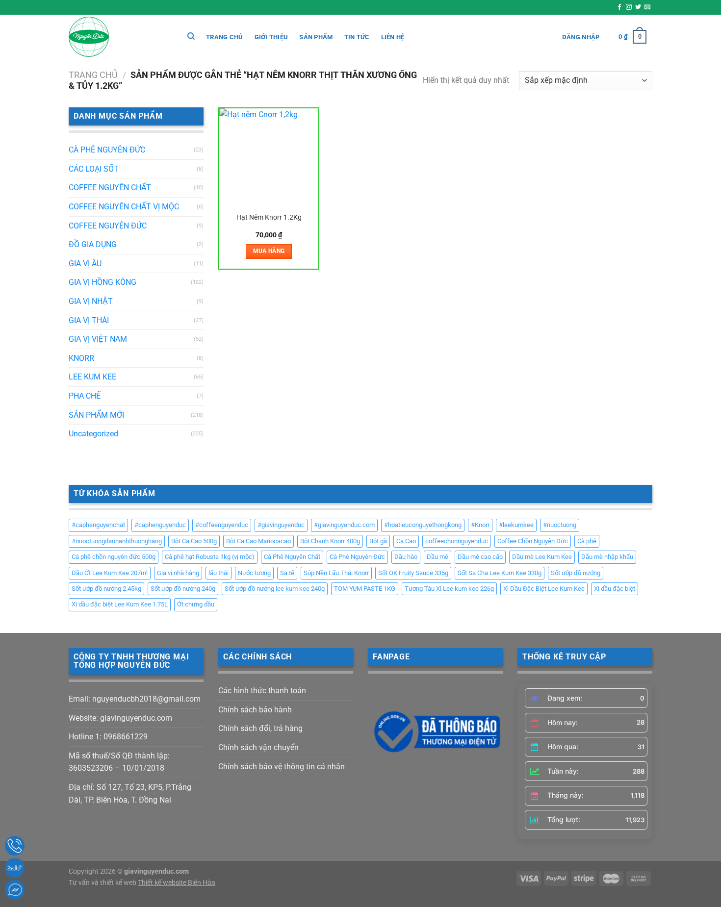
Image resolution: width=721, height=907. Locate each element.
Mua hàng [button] (269, 251)
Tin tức (357, 37)
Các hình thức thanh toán (262, 690)
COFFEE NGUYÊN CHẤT (110, 187)
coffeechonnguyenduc (456, 541)
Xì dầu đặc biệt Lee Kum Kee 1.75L (120, 604)
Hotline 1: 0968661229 (108, 736)
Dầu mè (437, 556)
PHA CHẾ (85, 396)
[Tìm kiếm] (191, 36)
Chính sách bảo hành (255, 709)
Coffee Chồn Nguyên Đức (532, 541)
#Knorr (480, 525)
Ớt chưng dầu (195, 604)
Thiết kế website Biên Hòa (176, 883)
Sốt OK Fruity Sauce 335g (413, 573)
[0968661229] (15, 846)
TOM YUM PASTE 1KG (364, 588)
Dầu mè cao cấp (480, 556)
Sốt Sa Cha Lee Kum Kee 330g (499, 573)
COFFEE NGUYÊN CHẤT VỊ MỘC (124, 206)
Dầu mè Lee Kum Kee (542, 556)
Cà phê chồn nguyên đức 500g (113, 556)
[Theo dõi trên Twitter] (638, 7)
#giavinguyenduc (281, 525)
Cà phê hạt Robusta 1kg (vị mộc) (210, 556)
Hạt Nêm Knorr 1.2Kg (269, 217)
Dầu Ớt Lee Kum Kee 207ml (110, 573)
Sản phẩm (316, 37)
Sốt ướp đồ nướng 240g (183, 588)
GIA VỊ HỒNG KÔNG (102, 282)
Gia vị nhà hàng (178, 573)
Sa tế (287, 573)
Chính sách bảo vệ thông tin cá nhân (281, 766)
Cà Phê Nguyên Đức (357, 556)
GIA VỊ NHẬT (91, 301)
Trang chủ (224, 37)
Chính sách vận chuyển (258, 747)
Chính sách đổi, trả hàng (260, 728)
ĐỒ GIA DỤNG (93, 244)
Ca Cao (406, 541)
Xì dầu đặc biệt (614, 588)
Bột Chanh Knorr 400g (330, 541)
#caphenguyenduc (160, 525)
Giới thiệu (271, 37)
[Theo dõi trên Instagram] (629, 7)
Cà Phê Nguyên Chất (292, 556)
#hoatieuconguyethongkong (423, 525)
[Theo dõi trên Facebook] (619, 7)
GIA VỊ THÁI (89, 320)
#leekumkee (516, 525)
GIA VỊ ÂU (85, 263)
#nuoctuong (559, 525)
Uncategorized (93, 433)
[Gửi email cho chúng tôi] (647, 7)
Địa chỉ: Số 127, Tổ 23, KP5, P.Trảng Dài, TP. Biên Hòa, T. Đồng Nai (130, 793)
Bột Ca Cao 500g (194, 541)
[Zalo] (15, 868)
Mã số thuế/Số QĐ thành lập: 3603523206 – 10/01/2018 (119, 762)
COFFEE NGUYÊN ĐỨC (108, 225)
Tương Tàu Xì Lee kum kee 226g (449, 588)
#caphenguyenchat (98, 525)
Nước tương (254, 573)
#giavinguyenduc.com (344, 525)
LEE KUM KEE (92, 376)
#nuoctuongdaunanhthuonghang (117, 541)
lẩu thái (218, 573)
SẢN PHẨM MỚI (96, 415)
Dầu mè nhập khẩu (607, 556)
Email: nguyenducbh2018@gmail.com (135, 699)
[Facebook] (15, 890)
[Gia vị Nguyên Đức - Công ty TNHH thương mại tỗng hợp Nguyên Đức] (118, 37)
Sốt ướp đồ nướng (575, 573)
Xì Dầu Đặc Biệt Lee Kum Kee (544, 588)
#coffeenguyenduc (221, 525)
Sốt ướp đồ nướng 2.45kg (106, 588)
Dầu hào (405, 556)
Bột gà (378, 541)
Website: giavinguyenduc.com (120, 718)
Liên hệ (393, 37)
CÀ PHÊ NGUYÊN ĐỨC (107, 149)
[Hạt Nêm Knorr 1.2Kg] (269, 158)
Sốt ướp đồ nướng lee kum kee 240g (275, 588)
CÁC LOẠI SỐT (94, 169)
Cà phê (586, 541)
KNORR (81, 358)
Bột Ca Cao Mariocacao (258, 541)
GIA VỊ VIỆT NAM (98, 339)
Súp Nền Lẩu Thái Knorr (336, 573)
